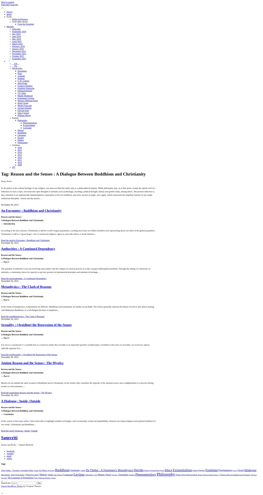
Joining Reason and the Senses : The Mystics (32, 363)
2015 (20, 150)
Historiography (32, 475)
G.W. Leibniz (23, 81)
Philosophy (22, 120)
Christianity (75, 470)
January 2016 (18, 49)
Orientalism (123, 474)
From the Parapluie (26, 24)
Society (21, 138)
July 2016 (16, 34)
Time (36, 478)
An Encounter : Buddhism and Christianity (31, 210)
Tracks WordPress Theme (12, 486)
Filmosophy (23, 143)
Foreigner (211, 470)
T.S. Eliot (22, 93)
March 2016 (17, 44)
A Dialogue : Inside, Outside (20, 401)
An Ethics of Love (47, 470)
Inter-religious (58, 475)
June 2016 (16, 36)
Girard (240, 470)
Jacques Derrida (24, 108)
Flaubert (195, 471)
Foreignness (225, 470)
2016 (20, 147)
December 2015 (19, 51)
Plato (20, 73)
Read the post (25, 240)
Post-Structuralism (189, 475)
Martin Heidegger (25, 96)
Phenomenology (30, 123)
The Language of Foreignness (20, 477)
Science (254, 475)
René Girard (23, 103)
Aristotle (21, 76)
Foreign (201, 470)
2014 (20, 152)
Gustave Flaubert (25, 86)
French (234, 470)
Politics (21, 140)
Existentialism (29, 125)
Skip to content (7, 2)
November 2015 (19, 54)
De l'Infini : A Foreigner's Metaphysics (109, 470)
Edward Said (23, 110)
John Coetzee (23, 113)
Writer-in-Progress (20, 19)
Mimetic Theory (105, 474)
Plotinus (21, 78)
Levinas (79, 474)
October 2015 (18, 56)
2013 (20, 155)
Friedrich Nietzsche (26, 88)
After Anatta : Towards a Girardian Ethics (17, 470)
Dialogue (147, 471)
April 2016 (17, 41)
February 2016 (18, 46)
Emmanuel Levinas (26, 98)
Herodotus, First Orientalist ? (13, 475)
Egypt (162, 471)
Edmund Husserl (25, 91)
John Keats (22, 83)
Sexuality (4, 478)
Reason (200, 475)
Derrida (138, 470)
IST (13, 167)
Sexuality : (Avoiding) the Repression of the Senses (36, 325)
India (50, 474)
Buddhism (22, 133)
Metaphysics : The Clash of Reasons (26, 286)
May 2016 (16, 39)
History (21, 130)
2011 (20, 160)
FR (15, 66)
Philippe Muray (24, 115)
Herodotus (22, 71)
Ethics (168, 470)
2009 (20, 165)
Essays (9, 12)
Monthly (10, 27)
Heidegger (250, 470)
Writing (53, 478)
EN (15, 64)
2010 (20, 162)
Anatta (36, 471)
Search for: (6, 483)
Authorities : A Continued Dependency (28, 249)
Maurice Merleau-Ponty (28, 101)
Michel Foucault (25, 105)
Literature (22, 135)
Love (95, 475)
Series (9, 14)
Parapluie (132, 475)
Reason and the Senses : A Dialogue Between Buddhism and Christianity (226, 475)
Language (27, 128)
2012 (20, 157)
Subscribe (16, 29)
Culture (83, 471)
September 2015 (19, 59)
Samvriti (9, 437)
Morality (115, 475)
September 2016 (19, 31)
